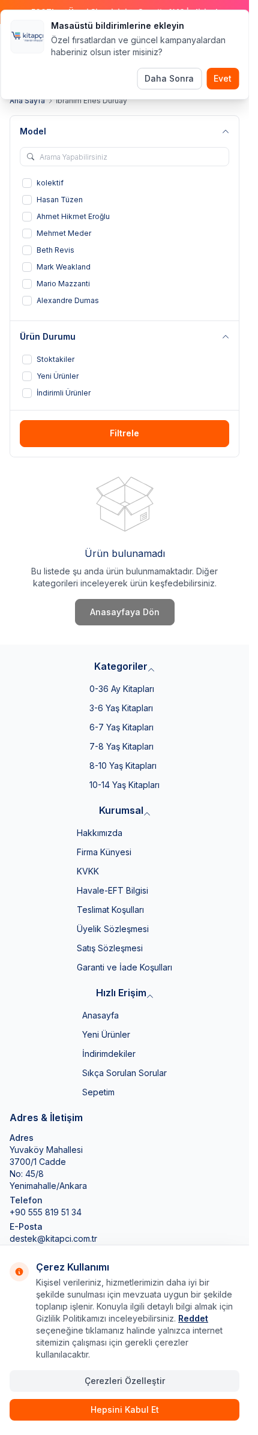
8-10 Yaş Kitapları (123, 765)
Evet (223, 78)
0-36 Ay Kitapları (121, 689)
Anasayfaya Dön (125, 612)
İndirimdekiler (109, 1053)
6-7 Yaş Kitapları (121, 727)
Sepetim (98, 1092)
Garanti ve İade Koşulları (124, 967)
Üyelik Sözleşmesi (113, 929)
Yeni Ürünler (106, 1034)
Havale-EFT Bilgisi (112, 890)
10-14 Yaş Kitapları (124, 785)
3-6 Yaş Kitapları (121, 708)
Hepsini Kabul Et (125, 1409)
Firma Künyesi (104, 852)
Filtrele (124, 433)
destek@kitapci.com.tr (53, 1238)
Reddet (193, 1318)
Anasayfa (100, 1015)
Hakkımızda (99, 833)
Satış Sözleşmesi (110, 948)
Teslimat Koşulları (110, 909)
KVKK (88, 871)
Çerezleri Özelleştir (125, 1381)
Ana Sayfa (27, 100)
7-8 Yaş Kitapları (121, 746)
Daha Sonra (169, 78)
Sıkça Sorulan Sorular (124, 1073)
